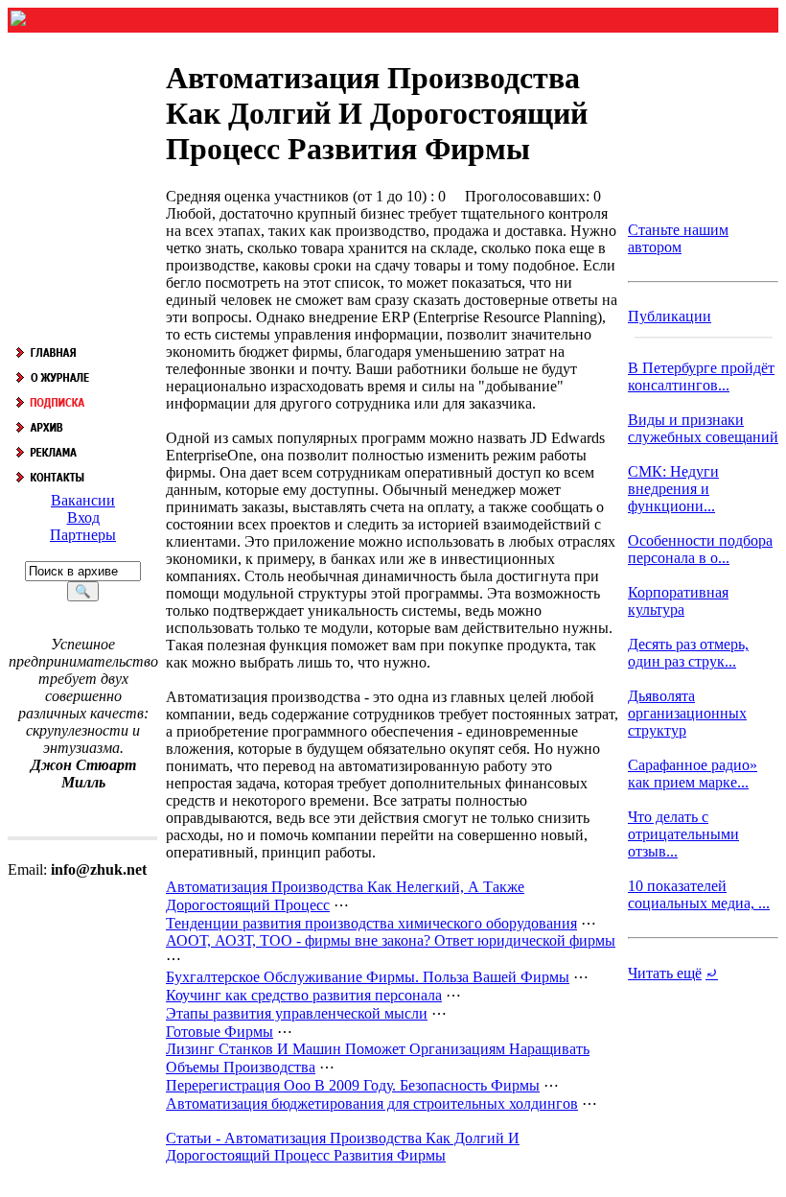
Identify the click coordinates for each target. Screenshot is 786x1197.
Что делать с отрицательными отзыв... (683, 834)
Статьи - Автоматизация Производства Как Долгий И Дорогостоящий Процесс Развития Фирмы (343, 1146)
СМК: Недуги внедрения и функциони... (673, 488)
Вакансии (83, 500)
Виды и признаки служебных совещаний (703, 428)
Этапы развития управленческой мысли (297, 1013)
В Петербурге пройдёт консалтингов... (701, 376)
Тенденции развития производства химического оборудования (371, 923)
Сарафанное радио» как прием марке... (692, 773)
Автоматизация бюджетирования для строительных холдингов (372, 1103)
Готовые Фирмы (219, 1031)
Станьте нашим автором (678, 238)
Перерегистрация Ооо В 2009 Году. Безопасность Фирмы (353, 1085)
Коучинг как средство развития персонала (304, 995)
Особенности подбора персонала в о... (700, 549)
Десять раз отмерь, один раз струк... (688, 652)
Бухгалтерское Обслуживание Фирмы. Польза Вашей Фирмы (367, 977)
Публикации (669, 316)
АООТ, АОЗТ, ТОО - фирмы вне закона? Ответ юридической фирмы (390, 940)
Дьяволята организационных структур (687, 713)
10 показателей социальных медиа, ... (699, 894)
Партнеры (83, 535)
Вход (83, 517)
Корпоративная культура (678, 601)
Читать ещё (665, 973)
